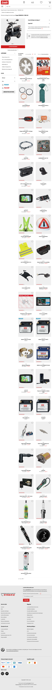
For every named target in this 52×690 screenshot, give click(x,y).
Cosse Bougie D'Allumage (26, 470)
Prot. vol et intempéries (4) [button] (7, 59)
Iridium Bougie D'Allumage (26, 443)
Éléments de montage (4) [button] (7, 69)
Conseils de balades (31, 609)
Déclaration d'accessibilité (32, 639)
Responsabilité (4, 637)
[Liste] (35, 54)
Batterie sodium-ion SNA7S (43, 339)
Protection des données (31, 633)
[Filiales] (24, 2)
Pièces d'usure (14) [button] (5, 57)
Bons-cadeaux (4, 617)
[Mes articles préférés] (41, 2)
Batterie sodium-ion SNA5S (26, 339)
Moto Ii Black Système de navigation (43, 547)
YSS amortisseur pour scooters (26, 547)
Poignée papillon (43, 183)
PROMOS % (7, 87)
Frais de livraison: (19, 684)
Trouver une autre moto (12, 50)
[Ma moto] (32, 2)
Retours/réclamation (5, 621)
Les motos (29, 619)
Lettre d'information (5, 615)
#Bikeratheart (29, 615)
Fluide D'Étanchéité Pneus (26, 521)
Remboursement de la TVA (6, 635)
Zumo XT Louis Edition (43, 313)
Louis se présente (4, 629)
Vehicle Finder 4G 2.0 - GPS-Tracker (26, 496)
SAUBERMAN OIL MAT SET (43, 158)
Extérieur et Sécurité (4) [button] (6, 62)
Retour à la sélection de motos (8, 12)
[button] (49, 6)
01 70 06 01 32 (9, 595)
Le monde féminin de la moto (32, 607)
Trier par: (39, 54)
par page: (27, 54)
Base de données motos (5, 613)
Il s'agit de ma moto (13, 46)
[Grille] (33, 54)
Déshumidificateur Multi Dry (43, 105)
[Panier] (50, 2)
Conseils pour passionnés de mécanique (35, 613)
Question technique (5, 611)
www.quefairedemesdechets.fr (12, 650)
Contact (2, 607)
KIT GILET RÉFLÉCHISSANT (26, 236)
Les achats (3, 633)
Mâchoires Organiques (26, 365)
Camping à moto (30, 623)
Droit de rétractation (31, 635)
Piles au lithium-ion (26, 417)
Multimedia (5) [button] (5, 64)
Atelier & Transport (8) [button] (6, 66)
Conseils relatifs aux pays (32, 611)
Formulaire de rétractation (32, 637)
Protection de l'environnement (33, 641)
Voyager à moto (30, 617)
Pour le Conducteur (30, 621)
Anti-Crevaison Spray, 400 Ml (26, 573)
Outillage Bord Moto (43, 210)
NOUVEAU (6, 84)
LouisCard (3, 619)
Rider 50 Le (26, 210)
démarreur (43, 470)
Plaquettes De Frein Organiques (26, 313)
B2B (2, 609)
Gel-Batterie (43, 417)
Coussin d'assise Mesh (26, 287)
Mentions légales (30, 629)
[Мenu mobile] (2, 6)
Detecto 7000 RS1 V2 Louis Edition (43, 262)
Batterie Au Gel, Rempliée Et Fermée (43, 365)
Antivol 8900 (26, 158)
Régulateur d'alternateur (43, 287)
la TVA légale (28, 683)
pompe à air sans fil (43, 496)
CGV (28, 631)
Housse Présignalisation (43, 236)
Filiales (2, 631)
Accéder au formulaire (44, 37)
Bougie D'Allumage (43, 521)
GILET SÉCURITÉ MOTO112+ (26, 262)
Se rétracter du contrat (5, 623)
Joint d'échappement (26, 105)
